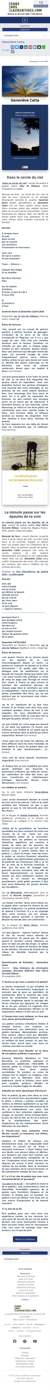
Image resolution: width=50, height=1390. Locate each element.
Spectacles (25, 1273)
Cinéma (25, 1299)
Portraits (20, 1331)
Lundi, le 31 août (26, 1290)
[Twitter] (25, 1341)
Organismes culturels (25, 1361)
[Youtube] (35, 1341)
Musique (25, 1355)
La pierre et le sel (12, 1183)
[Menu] (25, 20)
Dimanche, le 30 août (26, 1287)
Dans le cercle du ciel (14, 183)
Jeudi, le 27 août (26, 1279)
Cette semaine (19, 1324)
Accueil (8, 1324)
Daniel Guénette (29, 815)
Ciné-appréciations (34, 1331)
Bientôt (30, 1324)
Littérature (25, 29)
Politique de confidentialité (25, 1381)
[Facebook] (15, 1341)
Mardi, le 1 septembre (25, 1293)
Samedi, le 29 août (26, 1284)
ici (18, 319)
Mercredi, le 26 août (26, 1276)
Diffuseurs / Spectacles (25, 1358)
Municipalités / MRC (25, 1364)
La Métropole (14, 892)
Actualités (27, 1328)
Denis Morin (31, 925)
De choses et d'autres (25, 1366)
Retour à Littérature (25, 1239)
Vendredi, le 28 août (26, 1282)
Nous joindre (25, 1336)
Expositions (25, 26)
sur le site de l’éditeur (26, 316)
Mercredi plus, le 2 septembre (26, 1296)
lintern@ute (41, 792)
